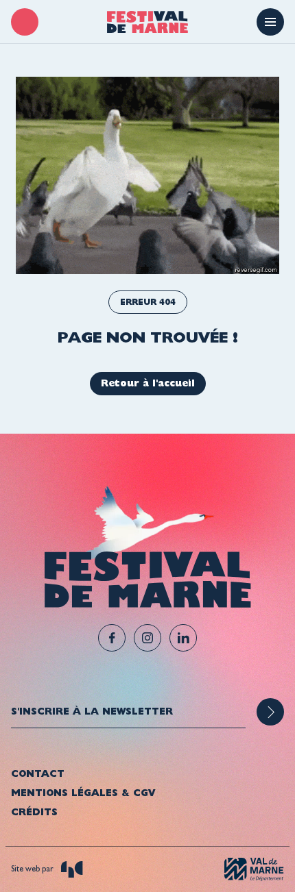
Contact (37, 773)
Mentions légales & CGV (83, 792)
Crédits (34, 811)
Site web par (33, 869)
